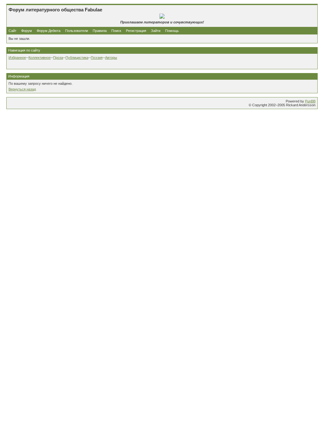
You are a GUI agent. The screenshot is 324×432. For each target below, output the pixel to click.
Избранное (17, 57)
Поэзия (97, 57)
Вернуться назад (22, 89)
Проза (58, 57)
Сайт (13, 31)
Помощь (172, 31)
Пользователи (76, 31)
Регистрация (136, 31)
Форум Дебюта (49, 31)
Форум (26, 31)
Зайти (155, 31)
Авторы (111, 57)
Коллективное (39, 57)
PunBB (310, 101)
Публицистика (76, 57)
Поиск (116, 31)
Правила (100, 31)
